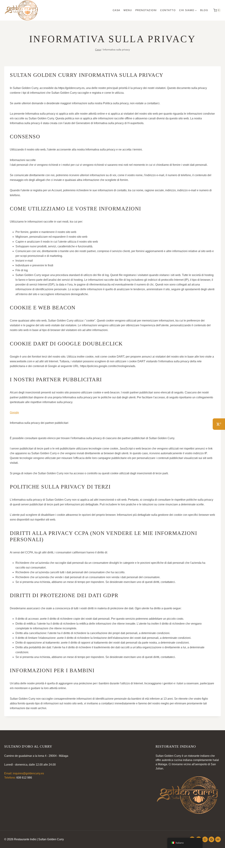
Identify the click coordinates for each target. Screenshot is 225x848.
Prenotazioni (146, 10)
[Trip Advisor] (218, 839)
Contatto (168, 10)
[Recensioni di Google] (211, 839)
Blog (204, 10)
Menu (128, 10)
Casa (116, 10)
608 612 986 (24, 777)
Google (14, 412)
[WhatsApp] (205, 839)
